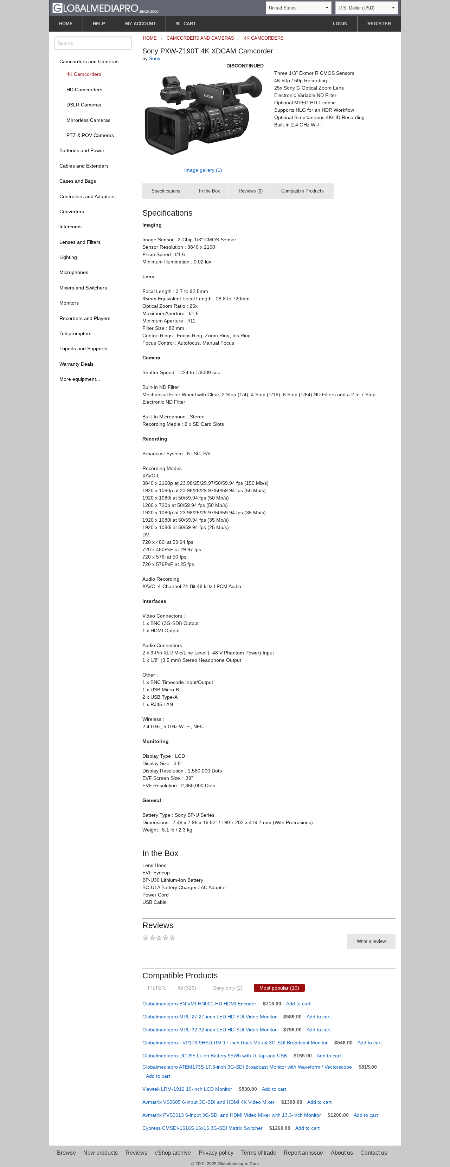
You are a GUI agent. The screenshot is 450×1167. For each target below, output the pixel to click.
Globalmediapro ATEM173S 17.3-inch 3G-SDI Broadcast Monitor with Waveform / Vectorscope (247, 1067)
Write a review (371, 941)
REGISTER (379, 23)
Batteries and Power (81, 150)
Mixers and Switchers (83, 288)
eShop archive (173, 1153)
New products (100, 1153)
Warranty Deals (76, 364)
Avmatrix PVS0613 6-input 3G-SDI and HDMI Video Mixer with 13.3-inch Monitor (231, 1115)
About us (342, 1153)
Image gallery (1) (203, 170)
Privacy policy (216, 1153)
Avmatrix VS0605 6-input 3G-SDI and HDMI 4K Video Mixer (208, 1102)
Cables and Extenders (84, 166)
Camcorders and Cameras (88, 61)
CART (189, 23)
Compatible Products (302, 191)
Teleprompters (75, 333)
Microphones (73, 272)
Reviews (136, 1153)
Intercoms (70, 226)
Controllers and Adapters (87, 196)
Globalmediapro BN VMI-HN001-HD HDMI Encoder (199, 1003)
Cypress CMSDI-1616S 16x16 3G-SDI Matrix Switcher (202, 1128)
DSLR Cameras (83, 104)
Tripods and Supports (83, 348)
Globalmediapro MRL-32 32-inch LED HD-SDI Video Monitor (209, 1029)
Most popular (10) (279, 988)
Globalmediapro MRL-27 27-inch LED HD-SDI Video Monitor (209, 1016)
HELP (99, 23)
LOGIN (340, 23)
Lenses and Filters (80, 242)
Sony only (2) (228, 988)
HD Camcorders (84, 89)
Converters (71, 211)
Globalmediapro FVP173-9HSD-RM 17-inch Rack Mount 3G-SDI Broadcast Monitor (235, 1042)
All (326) (187, 988)
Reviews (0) (251, 191)
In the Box (209, 191)
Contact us (373, 1153)
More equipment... (79, 379)
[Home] (105, 8)
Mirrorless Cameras (88, 120)
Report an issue (303, 1153)
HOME (66, 23)
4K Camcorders (83, 74)
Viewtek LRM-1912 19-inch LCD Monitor (187, 1089)
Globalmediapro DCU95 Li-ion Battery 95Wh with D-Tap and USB (214, 1055)
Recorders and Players (84, 318)
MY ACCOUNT (140, 23)
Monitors (69, 303)
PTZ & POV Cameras (90, 135)
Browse (66, 1153)
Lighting (68, 257)
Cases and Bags (77, 181)
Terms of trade (258, 1153)
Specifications (166, 191)
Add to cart (298, 1003)
